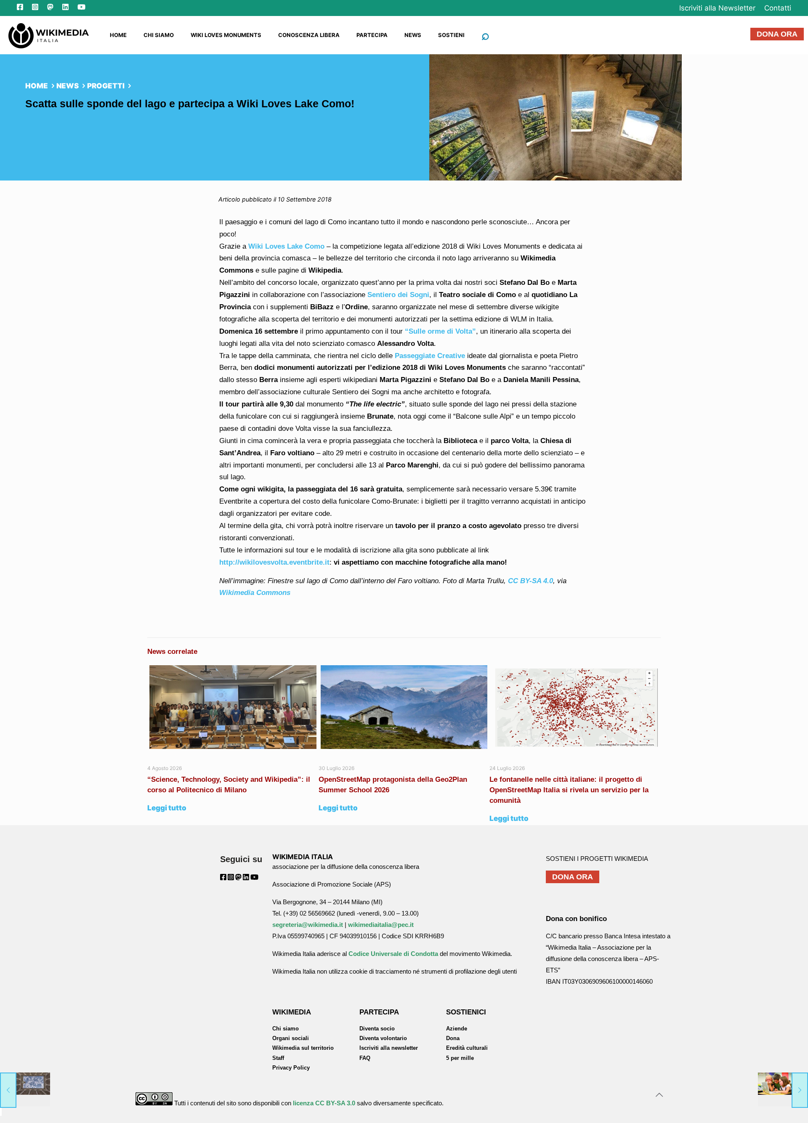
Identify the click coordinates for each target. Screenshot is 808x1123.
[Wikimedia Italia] (48, 35)
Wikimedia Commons (254, 593)
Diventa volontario (383, 1038)
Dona (453, 1038)
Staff (278, 1058)
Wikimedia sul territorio (303, 1048)
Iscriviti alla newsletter (388, 1048)
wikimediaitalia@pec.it (381, 924)
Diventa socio (377, 1028)
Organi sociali (290, 1038)
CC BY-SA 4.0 (530, 581)
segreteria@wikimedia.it (307, 924)
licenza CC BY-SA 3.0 (324, 1103)
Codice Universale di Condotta (393, 953)
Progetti (106, 86)
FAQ (364, 1058)
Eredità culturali (467, 1048)
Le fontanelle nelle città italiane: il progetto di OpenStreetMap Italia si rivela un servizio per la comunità (569, 789)
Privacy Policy (291, 1068)
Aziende (456, 1028)
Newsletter (717, 8)
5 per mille (460, 1058)
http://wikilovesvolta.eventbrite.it (274, 562)
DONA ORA (777, 34)
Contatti (777, 8)
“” (440, 331)
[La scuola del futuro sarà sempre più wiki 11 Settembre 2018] (783, 1089)
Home (36, 86)
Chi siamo (285, 1028)
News (67, 86)
